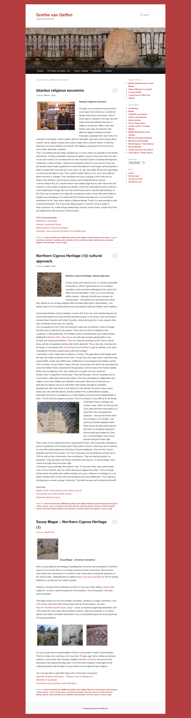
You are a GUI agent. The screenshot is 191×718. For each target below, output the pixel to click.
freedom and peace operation (88, 576)
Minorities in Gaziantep (46, 220)
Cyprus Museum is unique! (140, 89)
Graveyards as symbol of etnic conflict (53, 493)
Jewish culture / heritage (139, 126)
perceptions (95, 508)
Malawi (131, 129)
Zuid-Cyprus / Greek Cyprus (140, 152)
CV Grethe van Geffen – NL (59, 70)
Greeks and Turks (81, 240)
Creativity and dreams (137, 114)
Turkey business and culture (98, 237)
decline (106, 586)
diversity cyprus (86, 506)
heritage (82, 652)
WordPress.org (135, 181)
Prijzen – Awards (81, 70)
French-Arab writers (137, 123)
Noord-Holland (134, 146)
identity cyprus (42, 694)
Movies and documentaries (140, 137)
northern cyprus (83, 508)
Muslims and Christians (45, 242)
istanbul (110, 240)
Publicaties (96, 70)
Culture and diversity (52, 237)
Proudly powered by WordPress (95, 708)
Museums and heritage (96, 503)
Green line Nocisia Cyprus (48, 497)
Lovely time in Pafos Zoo (139, 95)
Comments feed (135, 178)
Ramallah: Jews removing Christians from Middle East (61, 230)
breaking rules (59, 240)
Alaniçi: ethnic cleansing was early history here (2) (59, 490)
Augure (131, 98)
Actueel (40, 70)
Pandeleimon (86, 347)
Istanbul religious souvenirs (60, 90)
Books (131, 111)
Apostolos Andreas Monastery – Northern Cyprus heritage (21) (64, 676)
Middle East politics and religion (73, 237)
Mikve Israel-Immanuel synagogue (52, 227)
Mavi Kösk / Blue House (62, 337)
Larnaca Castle (134, 92)
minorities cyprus (50, 508)
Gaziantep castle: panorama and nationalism (56, 683)
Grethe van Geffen (54, 15)
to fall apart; (91, 659)
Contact (109, 70)
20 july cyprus (60, 692)
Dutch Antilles (134, 120)
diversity (69, 240)
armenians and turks (44, 240)
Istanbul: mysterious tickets (48, 224)
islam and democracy (97, 240)
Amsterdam (133, 108)
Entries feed (133, 176)
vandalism (50, 590)
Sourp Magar (69, 347)
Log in (131, 173)
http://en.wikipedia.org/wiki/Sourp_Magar (54, 607)
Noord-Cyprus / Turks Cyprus (141, 143)
